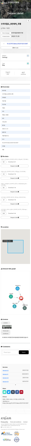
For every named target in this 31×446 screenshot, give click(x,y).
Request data (14, 166)
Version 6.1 (5, 374)
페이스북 (17, 392)
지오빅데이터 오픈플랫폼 (12, 3)
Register (24, 352)
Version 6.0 (6, 378)
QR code (16, 47)
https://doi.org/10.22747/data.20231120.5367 (15, 403)
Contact (25, 422)
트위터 (9, 392)
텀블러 (13, 392)
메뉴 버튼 (27, 3)
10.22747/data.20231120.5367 (17, 44)
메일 (4, 392)
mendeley (21, 392)
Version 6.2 (6, 370)
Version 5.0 (6, 381)
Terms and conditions (15, 422)
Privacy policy (4, 422)
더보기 (16, 385)
